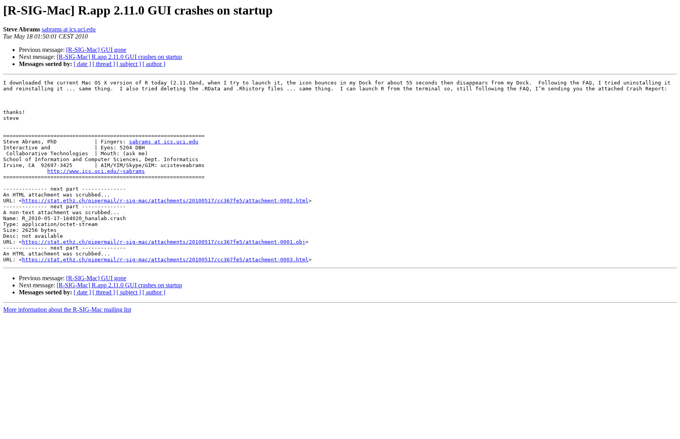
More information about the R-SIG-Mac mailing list (67, 309)
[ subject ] (128, 64)
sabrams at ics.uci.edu (69, 29)
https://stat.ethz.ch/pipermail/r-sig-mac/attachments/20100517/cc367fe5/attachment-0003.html (165, 260)
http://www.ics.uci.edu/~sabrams (96, 171)
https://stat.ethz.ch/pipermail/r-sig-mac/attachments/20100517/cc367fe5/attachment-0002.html (165, 201)
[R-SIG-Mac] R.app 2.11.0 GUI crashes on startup (119, 56)
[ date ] (82, 64)
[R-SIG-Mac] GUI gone (96, 49)
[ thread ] (103, 64)
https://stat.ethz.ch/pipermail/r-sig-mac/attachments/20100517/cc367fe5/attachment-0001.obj (163, 242)
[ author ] (153, 64)
